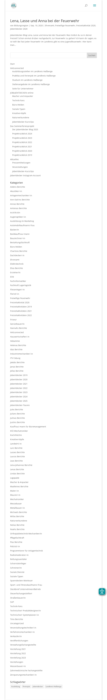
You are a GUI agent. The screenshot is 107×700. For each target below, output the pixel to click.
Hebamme (15, 341)
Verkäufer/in (16, 636)
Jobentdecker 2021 (18, 383)
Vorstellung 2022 (18, 653)
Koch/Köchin (16, 435)
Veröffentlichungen (19, 640)
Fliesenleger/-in (17, 289)
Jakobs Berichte (17, 362)
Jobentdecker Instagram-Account (25, 175)
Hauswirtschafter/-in (19, 336)
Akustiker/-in (16, 191)
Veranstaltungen (20, 167)
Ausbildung (15, 686)
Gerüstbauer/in (17, 324)
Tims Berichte (16, 619)
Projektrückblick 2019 (22, 155)
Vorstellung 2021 (18, 649)
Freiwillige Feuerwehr (65, 25)
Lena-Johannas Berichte (21, 465)
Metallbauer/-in (17, 508)
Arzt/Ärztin (15, 212)
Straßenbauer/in (18, 597)
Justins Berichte (17, 422)
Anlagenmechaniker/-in (21, 195)
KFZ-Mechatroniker (19, 431)
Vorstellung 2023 (18, 657)
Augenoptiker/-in (18, 217)
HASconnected (17, 68)
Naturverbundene (20, 117)
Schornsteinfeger (18, 563)
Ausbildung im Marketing (22, 221)
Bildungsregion (21, 25)
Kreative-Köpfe (19, 113)
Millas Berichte (17, 516)
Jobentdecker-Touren (20, 405)
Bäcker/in (14, 229)
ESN (12, 276)
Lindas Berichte (17, 473)
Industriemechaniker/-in (21, 353)
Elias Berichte (16, 268)
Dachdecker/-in (17, 255)
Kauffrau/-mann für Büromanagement (28, 426)
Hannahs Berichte (18, 328)
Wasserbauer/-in (18, 666)
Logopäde (14, 478)
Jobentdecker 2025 (18, 401)
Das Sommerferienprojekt (22, 126)
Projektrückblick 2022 (22, 142)
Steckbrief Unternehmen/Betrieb (25, 589)
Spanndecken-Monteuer (21, 580)
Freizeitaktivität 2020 (85, 25)
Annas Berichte (17, 204)
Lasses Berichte (17, 452)
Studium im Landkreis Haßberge (27, 80)
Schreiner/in (16, 567)
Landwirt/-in (16, 443)
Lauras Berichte (17, 456)
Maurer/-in (15, 495)
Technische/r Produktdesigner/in (25, 610)
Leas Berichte (16, 460)
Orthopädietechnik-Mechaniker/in (26, 533)
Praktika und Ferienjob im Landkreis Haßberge (34, 75)
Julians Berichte (17, 413)
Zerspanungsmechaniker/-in (23, 674)
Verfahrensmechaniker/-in (22, 632)
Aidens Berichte (17, 187)
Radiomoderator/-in (19, 555)
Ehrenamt (49, 25)
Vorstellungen (16, 662)
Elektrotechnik (16, 264)
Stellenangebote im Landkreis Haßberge (31, 84)
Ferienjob (26, 686)
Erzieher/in (15, 272)
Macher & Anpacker (19, 482)
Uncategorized (17, 623)
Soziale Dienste (17, 572)
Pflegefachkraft (17, 537)
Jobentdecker (38, 686)
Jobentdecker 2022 (18, 388)
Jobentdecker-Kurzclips (23, 121)
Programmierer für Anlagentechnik (26, 550)
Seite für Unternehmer (22, 88)
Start (12, 64)
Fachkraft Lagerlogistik (20, 285)
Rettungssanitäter (18, 559)
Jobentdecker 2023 (18, 392)
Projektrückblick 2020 (22, 151)
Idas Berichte (16, 349)
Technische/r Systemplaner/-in (24, 615)
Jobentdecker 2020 (18, 29)
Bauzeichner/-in (17, 238)
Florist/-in (14, 294)
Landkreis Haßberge (53, 686)
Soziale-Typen (18, 109)
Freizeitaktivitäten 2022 (21, 315)
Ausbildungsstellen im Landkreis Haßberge (32, 71)
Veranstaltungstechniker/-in (23, 627)
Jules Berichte (16, 409)
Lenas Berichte (17, 469)
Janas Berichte (17, 366)
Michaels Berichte (18, 512)
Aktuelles (14, 159)
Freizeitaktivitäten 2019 (21, 306)
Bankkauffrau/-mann (20, 234)
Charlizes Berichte (18, 251)
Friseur (13, 319)
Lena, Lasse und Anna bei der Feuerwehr (44, 20)
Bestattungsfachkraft (20, 242)
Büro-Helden (18, 104)
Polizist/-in (15, 546)
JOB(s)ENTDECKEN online (21, 92)
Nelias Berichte (17, 525)
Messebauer (16, 503)
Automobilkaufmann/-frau (22, 225)
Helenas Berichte (18, 345)
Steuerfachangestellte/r (21, 593)
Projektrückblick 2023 (22, 138)
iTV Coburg (15, 358)
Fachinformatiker (18, 281)
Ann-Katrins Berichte (20, 199)
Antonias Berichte (18, 208)
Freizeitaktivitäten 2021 (21, 311)
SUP (12, 602)
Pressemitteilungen (21, 162)
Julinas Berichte (17, 418)
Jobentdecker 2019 (18, 375)
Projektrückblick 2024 (22, 133)
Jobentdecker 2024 (18, 396)
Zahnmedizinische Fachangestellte (26, 670)
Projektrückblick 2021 (22, 146)
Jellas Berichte (16, 371)
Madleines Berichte (19, 486)
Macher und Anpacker (22, 96)
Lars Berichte (16, 448)
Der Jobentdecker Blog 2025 (25, 129)
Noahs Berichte (17, 529)
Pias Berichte (16, 542)
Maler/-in (14, 490)
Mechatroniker (17, 499)
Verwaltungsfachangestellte (23, 644)
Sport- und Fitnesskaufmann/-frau (26, 585)
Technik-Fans (18, 100)
